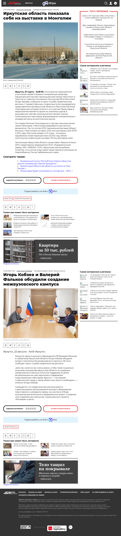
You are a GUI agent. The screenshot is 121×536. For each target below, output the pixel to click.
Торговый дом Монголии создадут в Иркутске (22, 231)
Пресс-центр (85, 492)
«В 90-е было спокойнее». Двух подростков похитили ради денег (102, 93)
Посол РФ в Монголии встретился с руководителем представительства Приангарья (62, 217)
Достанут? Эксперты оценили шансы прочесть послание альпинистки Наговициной (103, 78)
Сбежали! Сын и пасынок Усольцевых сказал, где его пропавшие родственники (104, 70)
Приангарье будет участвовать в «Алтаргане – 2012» (45, 171)
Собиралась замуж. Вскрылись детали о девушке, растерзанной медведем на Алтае (102, 284)
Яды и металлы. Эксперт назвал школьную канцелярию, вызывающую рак (101, 110)
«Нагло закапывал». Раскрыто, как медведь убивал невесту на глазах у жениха (103, 308)
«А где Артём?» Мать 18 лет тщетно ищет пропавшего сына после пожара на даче (103, 277)
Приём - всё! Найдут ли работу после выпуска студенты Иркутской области (24, 453)
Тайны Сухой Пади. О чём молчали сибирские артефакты (25, 445)
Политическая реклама (69, 492)
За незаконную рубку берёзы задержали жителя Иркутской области (99, 56)
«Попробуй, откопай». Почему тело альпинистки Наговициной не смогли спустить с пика (103, 86)
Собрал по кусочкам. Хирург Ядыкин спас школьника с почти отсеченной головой (103, 292)
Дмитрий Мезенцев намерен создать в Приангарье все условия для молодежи (61, 225)
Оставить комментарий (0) (60, 180)
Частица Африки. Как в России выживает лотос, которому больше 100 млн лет (103, 300)
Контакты (22, 492)
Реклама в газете (51, 492)
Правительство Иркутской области (16, 340)
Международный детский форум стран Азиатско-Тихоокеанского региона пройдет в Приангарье (25, 217)
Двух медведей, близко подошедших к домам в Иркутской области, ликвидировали (99, 27)
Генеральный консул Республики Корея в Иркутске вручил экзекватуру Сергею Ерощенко (44, 162)
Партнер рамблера (39, 527)
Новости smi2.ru (11, 264)
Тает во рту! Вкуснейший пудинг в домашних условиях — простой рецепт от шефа (102, 316)
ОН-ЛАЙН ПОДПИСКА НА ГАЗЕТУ (103, 492)
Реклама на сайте (35, 492)
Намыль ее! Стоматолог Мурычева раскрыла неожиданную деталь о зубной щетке (102, 102)
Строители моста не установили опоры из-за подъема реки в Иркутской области (99, 46)
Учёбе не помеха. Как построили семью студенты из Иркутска (63, 445)
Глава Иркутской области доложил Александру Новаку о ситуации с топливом (99, 37)
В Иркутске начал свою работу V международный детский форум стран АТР (25, 225)
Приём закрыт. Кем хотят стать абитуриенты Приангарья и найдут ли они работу (62, 453)
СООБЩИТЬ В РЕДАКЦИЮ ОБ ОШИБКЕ (31, 495)
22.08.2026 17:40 (9, 271)
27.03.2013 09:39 (9, 10)
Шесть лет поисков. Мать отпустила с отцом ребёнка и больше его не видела (98, 18)
